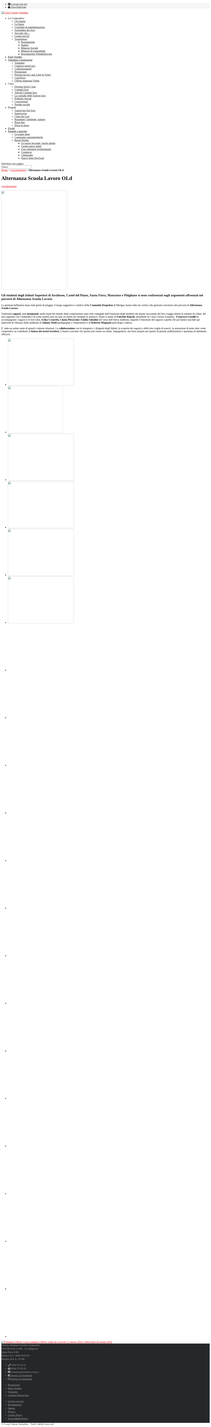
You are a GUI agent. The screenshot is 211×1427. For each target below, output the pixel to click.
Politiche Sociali (23, 98)
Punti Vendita (15, 57)
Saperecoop (21, 113)
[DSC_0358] (41, 479)
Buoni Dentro (22, 140)
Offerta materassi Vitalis (27, 80)
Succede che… (22, 33)
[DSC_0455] (41, 1003)
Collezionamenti (23, 68)
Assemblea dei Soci (25, 30)
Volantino (20, 62)
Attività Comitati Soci (26, 92)
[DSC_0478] (41, 1098)
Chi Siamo (20, 21)
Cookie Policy (15, 1415)
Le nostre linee (22, 134)
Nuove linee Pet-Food (32, 158)
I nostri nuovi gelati (31, 146)
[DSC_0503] (41, 1241)
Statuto (24, 45)
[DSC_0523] (41, 1288)
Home (4, 170)
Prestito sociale (22, 104)
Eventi (11, 128)
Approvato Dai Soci (25, 110)
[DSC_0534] (41, 1336)
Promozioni (21, 71)
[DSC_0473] (41, 1050)
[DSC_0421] (41, 812)
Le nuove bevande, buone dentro (38, 143)
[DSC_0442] (41, 955)
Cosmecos (26, 152)
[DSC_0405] (41, 717)
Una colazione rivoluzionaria (36, 149)
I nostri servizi (22, 36)
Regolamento (28, 42)
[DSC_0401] (41, 670)
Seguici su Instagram (21, 1379)
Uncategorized (18, 170)
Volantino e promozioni (20, 60)
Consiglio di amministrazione (30, 27)
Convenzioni (21, 101)
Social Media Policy (18, 1418)
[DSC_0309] (35, 432)
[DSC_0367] (41, 527)
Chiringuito (27, 155)
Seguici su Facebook (21, 1375)
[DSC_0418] (41, 765)
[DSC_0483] (41, 1146)
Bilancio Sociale (29, 48)
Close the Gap (22, 116)
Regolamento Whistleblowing (36, 54)
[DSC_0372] (41, 384)
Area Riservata (18, 7)
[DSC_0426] (41, 860)
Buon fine (20, 122)
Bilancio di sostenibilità (33, 51)
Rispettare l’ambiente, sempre (30, 119)
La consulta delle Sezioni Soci (30, 95)
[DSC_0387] (41, 574)
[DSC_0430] (41, 908)
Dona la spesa (22, 125)
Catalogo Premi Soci (18, 1395)
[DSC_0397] (41, 622)
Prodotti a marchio (17, 131)
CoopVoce (20, 77)
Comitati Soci (22, 89)
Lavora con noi (19, 4)
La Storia (19, 24)
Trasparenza (21, 39)
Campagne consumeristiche (29, 137)
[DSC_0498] (41, 1193)
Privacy (12, 1411)
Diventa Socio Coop (25, 86)
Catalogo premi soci (25, 65)
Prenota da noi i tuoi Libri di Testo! (33, 74)
